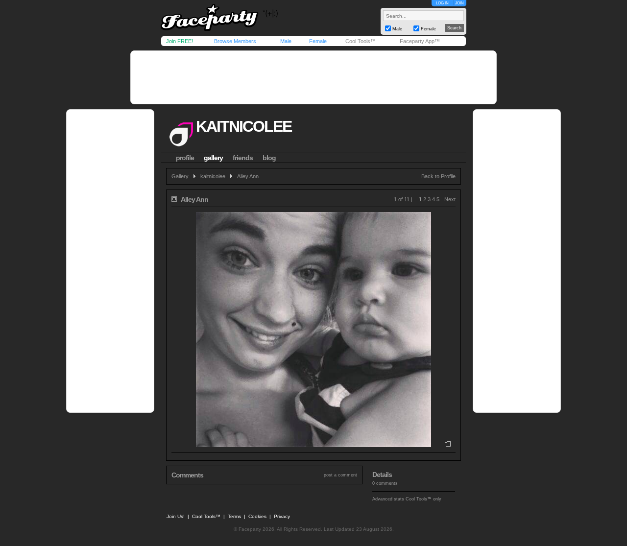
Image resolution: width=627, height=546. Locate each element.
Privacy (282, 516)
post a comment (340, 475)
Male (285, 41)
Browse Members (235, 41)
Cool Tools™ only (423, 499)
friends (243, 158)
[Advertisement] (313, 77)
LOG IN (442, 3)
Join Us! (176, 516)
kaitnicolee (243, 126)
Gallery (180, 176)
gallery (213, 158)
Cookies (257, 516)
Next (450, 199)
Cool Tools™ (360, 41)
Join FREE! (179, 41)
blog (269, 158)
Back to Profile (438, 176)
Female (318, 41)
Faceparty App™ (420, 41)
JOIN (459, 3)
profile (185, 158)
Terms (234, 516)
